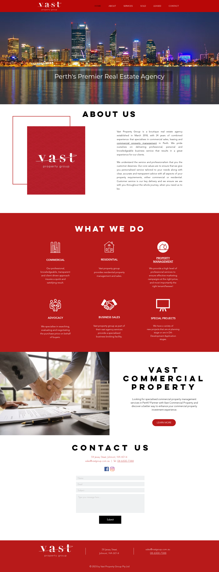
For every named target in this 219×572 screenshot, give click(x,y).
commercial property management (137, 143)
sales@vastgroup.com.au (97, 461)
